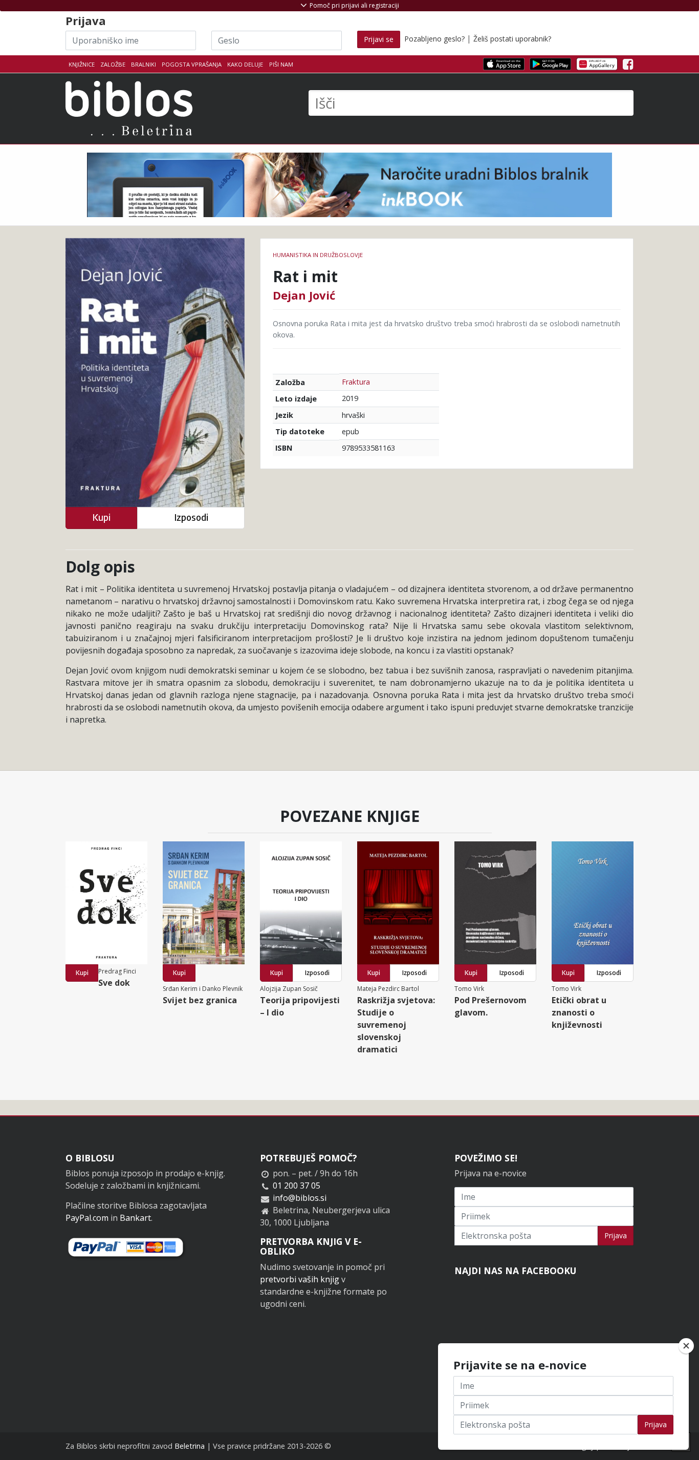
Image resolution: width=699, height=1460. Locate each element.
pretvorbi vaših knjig (299, 1279)
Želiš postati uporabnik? (512, 39)
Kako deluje (245, 64)
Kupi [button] (101, 517)
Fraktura (356, 382)
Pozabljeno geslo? (434, 39)
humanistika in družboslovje (318, 255)
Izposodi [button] (191, 517)
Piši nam (281, 64)
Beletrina (189, 1446)
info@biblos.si (299, 1197)
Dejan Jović (304, 295)
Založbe (112, 64)
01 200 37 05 (296, 1185)
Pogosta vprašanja (192, 64)
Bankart (135, 1217)
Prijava (615, 1235)
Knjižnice (82, 64)
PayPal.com (86, 1217)
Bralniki (143, 64)
